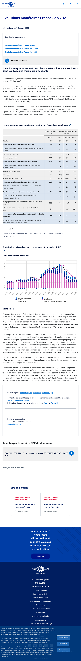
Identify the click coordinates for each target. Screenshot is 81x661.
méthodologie (47, 393)
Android (54, 403)
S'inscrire (40, 556)
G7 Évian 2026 (40, 583)
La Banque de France (40, 586)
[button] (77, 4)
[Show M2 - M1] (22, 301)
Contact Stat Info (14, 424)
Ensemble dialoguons (40, 579)
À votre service (40, 591)
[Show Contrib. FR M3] (24, 303)
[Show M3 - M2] (48, 299)
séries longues (26, 393)
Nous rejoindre (40, 613)
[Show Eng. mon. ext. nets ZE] (26, 299)
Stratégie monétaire (40, 594)
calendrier (37, 393)
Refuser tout (63, 643)
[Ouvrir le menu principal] (3, 4)
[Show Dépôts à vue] (50, 301)
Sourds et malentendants (40, 624)
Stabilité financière (40, 597)
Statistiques (40, 605)
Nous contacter (40, 620)
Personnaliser (63, 650)
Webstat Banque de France (18, 400)
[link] (40, 45)
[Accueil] (40, 570)
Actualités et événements (40, 608)
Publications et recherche (40, 602)
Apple (46, 403)
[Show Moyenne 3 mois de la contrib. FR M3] (57, 303)
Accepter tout (63, 637)
